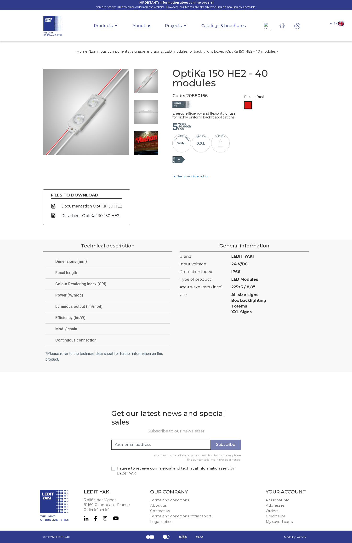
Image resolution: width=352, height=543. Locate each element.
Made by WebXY (295, 537)
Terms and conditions (169, 500)
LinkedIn (86, 518)
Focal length (66, 272)
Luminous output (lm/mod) (78, 306)
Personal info (278, 500)
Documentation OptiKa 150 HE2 (91, 206)
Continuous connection (76, 340)
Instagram (105, 518)
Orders (272, 511)
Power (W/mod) (69, 295)
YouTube (116, 518)
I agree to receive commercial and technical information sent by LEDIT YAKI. (175, 471)
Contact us (160, 511)
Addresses (275, 505)
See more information (191, 176)
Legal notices (162, 521)
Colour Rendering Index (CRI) (80, 284)
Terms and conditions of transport (180, 516)
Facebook (95, 518)
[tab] (107, 261)
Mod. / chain (66, 329)
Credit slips (275, 516)
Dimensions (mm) (71, 261)
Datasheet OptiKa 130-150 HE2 (89, 215)
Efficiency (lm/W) (70, 317)
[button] (337, 23)
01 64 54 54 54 (97, 509)
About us (158, 505)
